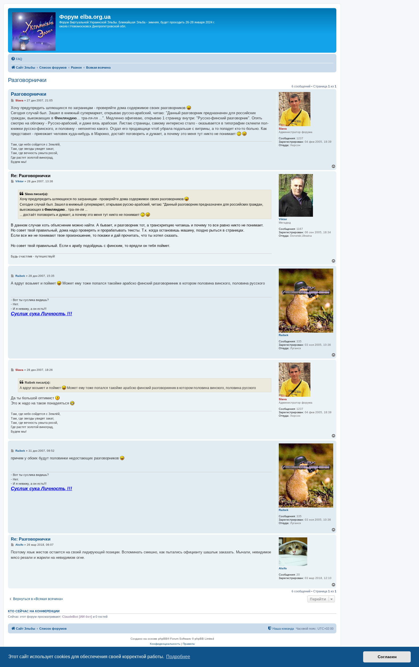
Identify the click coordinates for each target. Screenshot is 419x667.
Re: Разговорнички (30, 175)
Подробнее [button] (178, 656)
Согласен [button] (387, 656)
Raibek (283, 335)
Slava (283, 128)
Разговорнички (27, 80)
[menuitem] (16, 59)
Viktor (283, 219)
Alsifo (283, 568)
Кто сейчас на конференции (34, 611)
